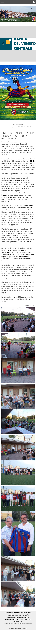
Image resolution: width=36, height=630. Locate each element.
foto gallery (12, 127)
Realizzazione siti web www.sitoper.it (18, 628)
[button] (2, 2)
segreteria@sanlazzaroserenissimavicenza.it (18, 623)
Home (6, 127)
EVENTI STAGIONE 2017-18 (24, 127)
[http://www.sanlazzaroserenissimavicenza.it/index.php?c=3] (18, 14)
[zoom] (18, 319)
